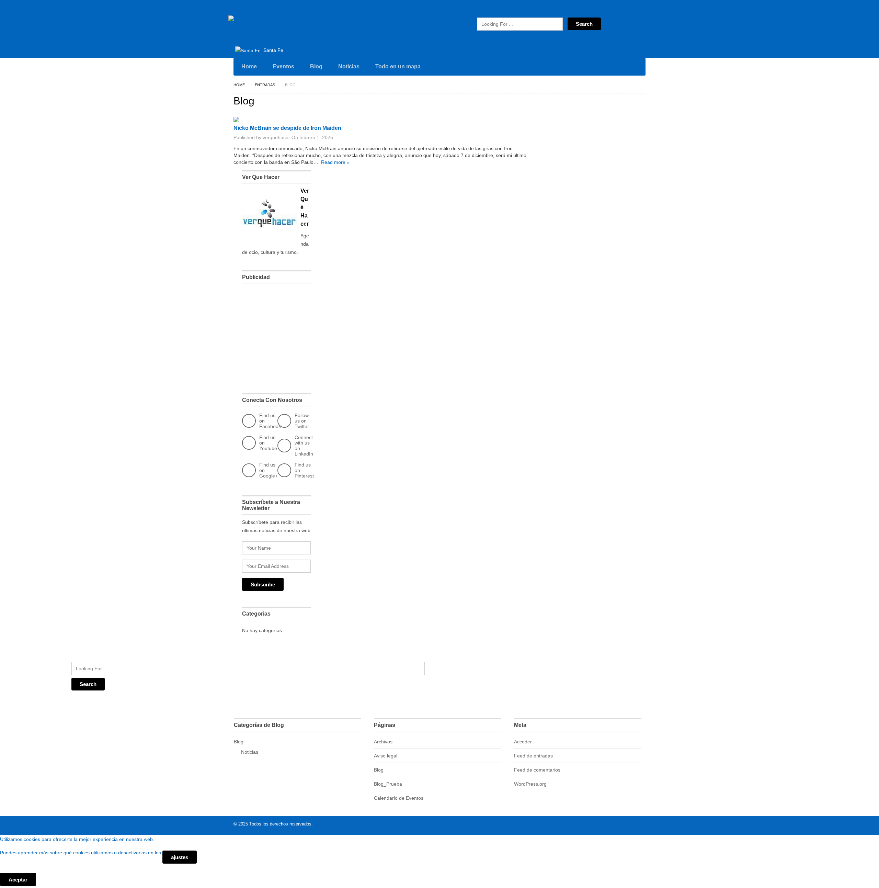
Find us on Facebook (270, 421)
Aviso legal (385, 755)
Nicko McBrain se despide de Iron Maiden (287, 128)
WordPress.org (530, 784)
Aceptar (18, 880)
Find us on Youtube (268, 443)
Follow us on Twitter (302, 421)
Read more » (335, 162)
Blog (316, 66)
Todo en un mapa (398, 66)
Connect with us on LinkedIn (304, 446)
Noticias (348, 66)
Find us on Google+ (268, 470)
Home (249, 66)
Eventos (283, 66)
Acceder (523, 741)
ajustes (179, 857)
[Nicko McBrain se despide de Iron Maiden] (236, 120)
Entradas (265, 85)
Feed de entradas (533, 755)
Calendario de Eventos (398, 798)
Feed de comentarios (537, 770)
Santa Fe (272, 50)
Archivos (383, 741)
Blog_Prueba (388, 784)
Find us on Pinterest (304, 470)
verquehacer (276, 137)
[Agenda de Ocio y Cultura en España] (276, 21)
